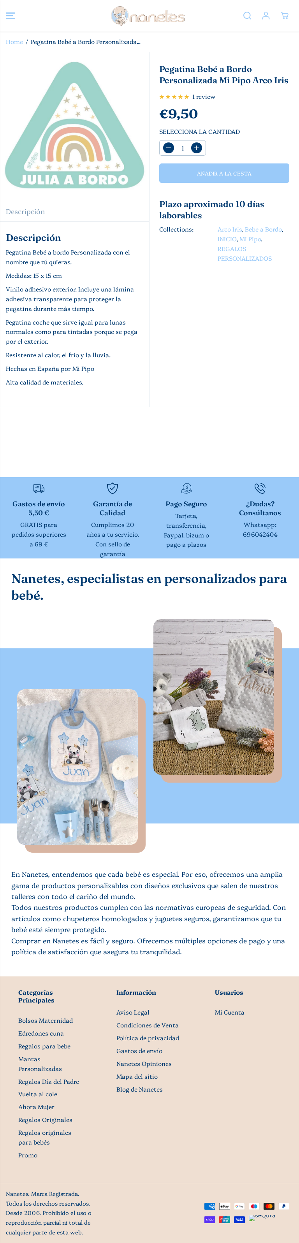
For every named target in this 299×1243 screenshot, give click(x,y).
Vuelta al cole (37, 1094)
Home (14, 41)
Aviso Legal (133, 1012)
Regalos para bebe (44, 1046)
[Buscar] (247, 15)
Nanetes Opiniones (144, 1063)
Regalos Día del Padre (48, 1081)
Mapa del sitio (137, 1076)
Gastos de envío (139, 1050)
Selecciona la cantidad (199, 131)
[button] (10, 16)
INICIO (227, 239)
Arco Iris (230, 229)
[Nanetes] (147, 16)
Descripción (25, 211)
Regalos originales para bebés (44, 1137)
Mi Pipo (250, 239)
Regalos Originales (45, 1119)
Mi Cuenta (229, 1012)
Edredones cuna (41, 1033)
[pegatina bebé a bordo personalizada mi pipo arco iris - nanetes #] (74, 126)
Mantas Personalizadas (40, 1064)
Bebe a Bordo (263, 229)
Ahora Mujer (36, 1107)
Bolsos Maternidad (45, 1020)
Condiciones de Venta (147, 1025)
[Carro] (284, 15)
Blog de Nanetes (139, 1089)
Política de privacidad (147, 1038)
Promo (27, 1155)
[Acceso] (265, 15)
